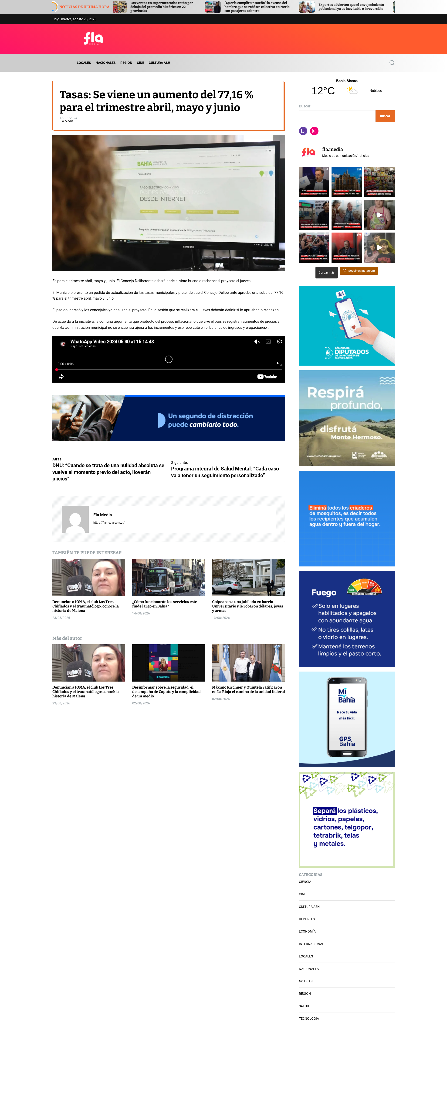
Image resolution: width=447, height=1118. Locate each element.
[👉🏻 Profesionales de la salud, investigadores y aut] (347, 215)
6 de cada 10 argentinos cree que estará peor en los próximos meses (363, 7)
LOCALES (84, 63)
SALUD (304, 1006)
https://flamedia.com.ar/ (109, 522)
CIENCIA (305, 882)
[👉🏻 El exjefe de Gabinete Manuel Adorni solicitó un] (314, 182)
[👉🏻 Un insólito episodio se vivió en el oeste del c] (314, 215)
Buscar (304, 106)
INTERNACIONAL (311, 944)
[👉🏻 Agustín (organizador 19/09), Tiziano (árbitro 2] (379, 248)
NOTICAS (305, 981)
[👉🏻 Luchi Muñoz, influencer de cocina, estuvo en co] (379, 215)
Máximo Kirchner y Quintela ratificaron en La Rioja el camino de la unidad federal (248, 689)
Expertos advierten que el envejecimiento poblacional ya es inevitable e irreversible (267, 7)
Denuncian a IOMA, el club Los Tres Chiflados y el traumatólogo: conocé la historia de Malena (85, 606)
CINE (140, 63)
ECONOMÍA (307, 931)
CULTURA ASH (159, 63)
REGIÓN (126, 63)
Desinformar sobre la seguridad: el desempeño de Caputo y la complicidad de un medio (166, 691)
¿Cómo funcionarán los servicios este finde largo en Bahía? (164, 604)
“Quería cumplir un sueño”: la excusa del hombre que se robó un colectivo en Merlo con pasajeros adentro (172, 7)
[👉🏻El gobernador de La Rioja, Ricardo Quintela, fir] (347, 248)
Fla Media (67, 121)
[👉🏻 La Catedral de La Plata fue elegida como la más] (347, 182)
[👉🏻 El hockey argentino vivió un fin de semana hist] (314, 248)
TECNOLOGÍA (309, 1018)
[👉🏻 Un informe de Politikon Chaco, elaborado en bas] (379, 182)
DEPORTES (307, 919)
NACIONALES (106, 63)
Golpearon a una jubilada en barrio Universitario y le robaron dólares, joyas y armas (247, 606)
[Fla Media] (75, 519)
